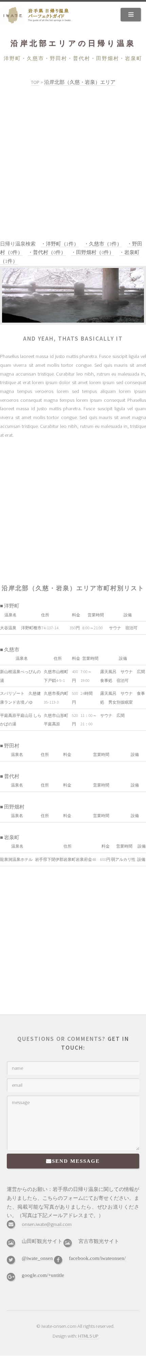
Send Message (76, 1160)
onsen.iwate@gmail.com (47, 1224)
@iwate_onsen (37, 1258)
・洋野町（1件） (60, 244)
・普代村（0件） (47, 252)
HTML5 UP (88, 1336)
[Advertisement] (73, 163)
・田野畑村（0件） (92, 252)
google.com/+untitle (43, 1275)
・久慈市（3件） (103, 244)
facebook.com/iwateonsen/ (97, 1258)
